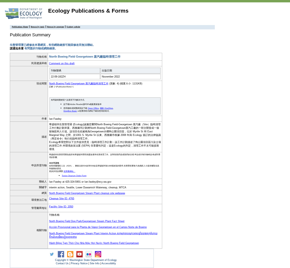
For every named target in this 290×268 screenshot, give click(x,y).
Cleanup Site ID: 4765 (61, 198)
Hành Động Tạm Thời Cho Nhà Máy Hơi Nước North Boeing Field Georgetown (94, 243)
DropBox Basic (70, 111)
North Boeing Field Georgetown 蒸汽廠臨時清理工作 (79, 83)
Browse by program (55, 27)
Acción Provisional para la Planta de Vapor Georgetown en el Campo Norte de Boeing (98, 227)
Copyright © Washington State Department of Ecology (86, 260)
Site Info (94, 263)
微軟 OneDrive (106, 108)
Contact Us (62, 263)
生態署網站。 (69, 171)
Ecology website (73, 27)
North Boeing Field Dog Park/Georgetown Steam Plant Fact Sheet (86, 221)
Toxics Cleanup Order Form (74, 176)
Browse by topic (37, 27)
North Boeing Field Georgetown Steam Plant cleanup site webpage (87, 193)
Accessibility (108, 263)
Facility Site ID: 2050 (61, 206)
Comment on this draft (62, 63)
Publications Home (20, 27)
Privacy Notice (79, 263)
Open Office (93, 108)
